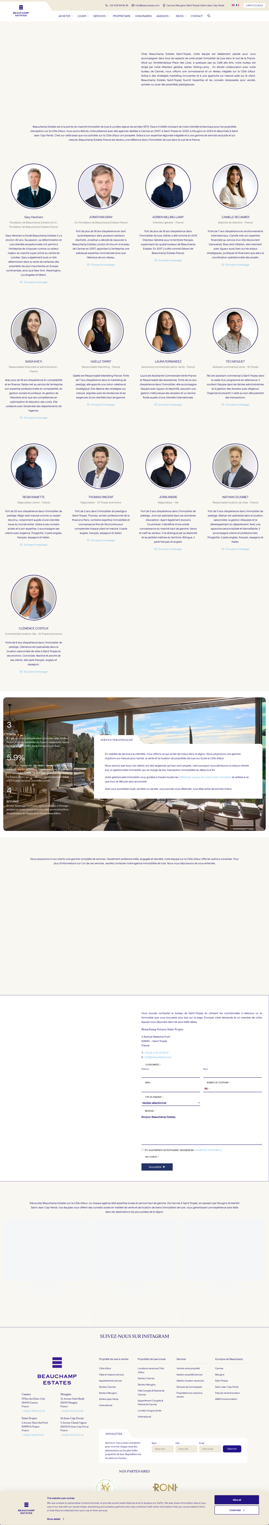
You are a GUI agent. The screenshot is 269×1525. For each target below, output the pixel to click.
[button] (209, 16)
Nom (205, 1069)
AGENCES (162, 15)
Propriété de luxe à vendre (113, 1449)
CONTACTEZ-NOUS (254, 5)
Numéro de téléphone (218, 1082)
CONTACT (197, 15)
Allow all (237, 1499)
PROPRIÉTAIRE (121, 15)
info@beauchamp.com (157, 1056)
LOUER (82, 15)
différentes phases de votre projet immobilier (205, 777)
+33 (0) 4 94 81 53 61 (156, 1052)
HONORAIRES (143, 15)
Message (150, 1111)
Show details (53, 1519)
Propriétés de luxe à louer (152, 1449)
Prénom (145, 1069)
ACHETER (64, 15)
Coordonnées (153, 1064)
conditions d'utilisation (208, 1149)
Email (148, 1082)
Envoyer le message (35, 282)
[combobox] (207, 1088)
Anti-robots (152, 1157)
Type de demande (154, 1097)
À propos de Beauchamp (229, 1449)
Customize (235, 1509)
